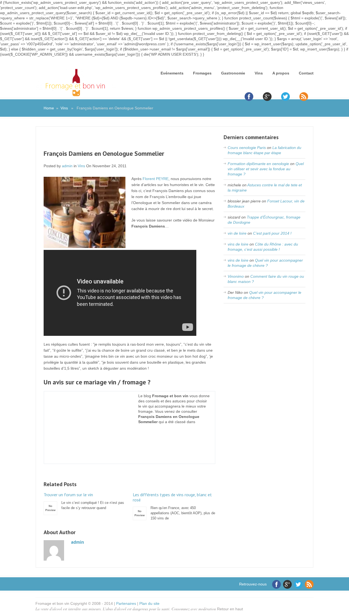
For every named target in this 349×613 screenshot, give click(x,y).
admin (67, 166)
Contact (306, 73)
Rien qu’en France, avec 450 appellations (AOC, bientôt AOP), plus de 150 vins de (174, 506)
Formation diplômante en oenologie (258, 164)
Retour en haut (230, 609)
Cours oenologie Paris (247, 147)
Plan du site (149, 603)
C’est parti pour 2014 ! (272, 233)
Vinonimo (236, 276)
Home (49, 108)
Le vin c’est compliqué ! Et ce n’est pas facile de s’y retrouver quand (84, 501)
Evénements (172, 73)
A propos (280, 73)
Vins (259, 73)
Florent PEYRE (156, 179)
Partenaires (126, 603)
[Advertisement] (129, 141)
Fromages (202, 73)
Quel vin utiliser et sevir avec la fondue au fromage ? (266, 169)
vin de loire (237, 233)
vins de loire (238, 244)
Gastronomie (233, 73)
